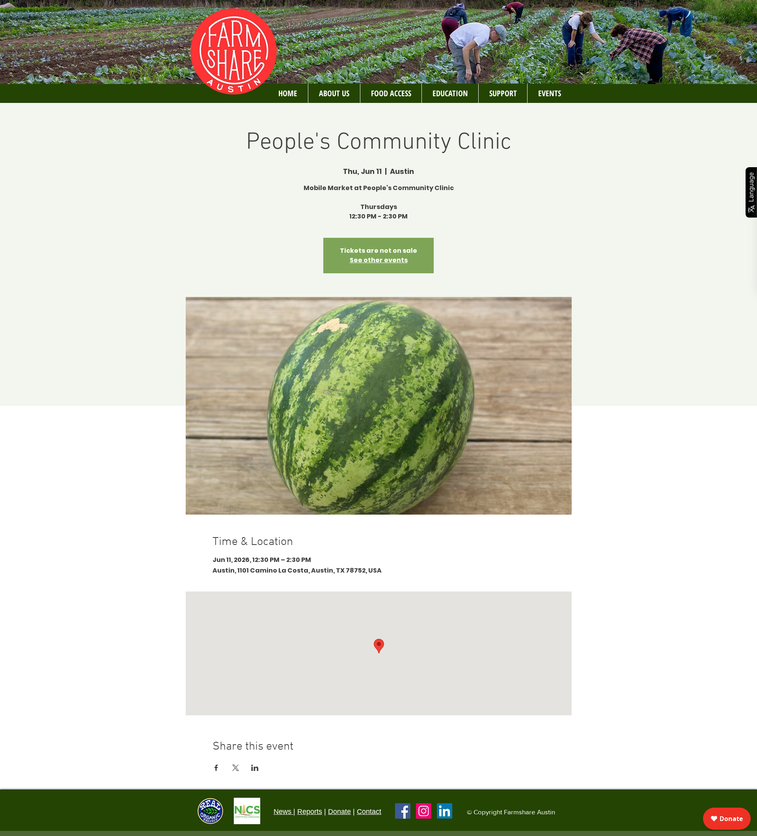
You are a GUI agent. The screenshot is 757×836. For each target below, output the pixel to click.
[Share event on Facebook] (216, 768)
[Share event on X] (235, 768)
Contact (369, 811)
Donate (339, 811)
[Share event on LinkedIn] (255, 768)
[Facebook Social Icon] (402, 811)
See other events (379, 260)
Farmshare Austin (529, 811)
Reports (309, 811)
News (283, 811)
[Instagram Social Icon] (423, 811)
